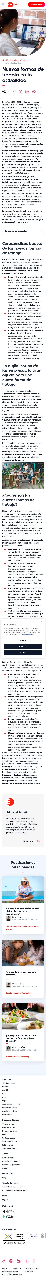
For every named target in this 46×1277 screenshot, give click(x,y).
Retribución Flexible (9, 1108)
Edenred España (17, 812)
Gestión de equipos (10, 60)
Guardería (5, 1087)
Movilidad (5, 1090)
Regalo (4, 1101)
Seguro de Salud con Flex (11, 1104)
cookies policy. (28, 634)
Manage (23, 640)
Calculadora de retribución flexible (15, 1190)
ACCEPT (23, 652)
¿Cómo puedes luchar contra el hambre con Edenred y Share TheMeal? (21, 1038)
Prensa (4, 1134)
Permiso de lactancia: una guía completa (21, 973)
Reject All (23, 646)
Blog (4, 1178)
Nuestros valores (8, 1127)
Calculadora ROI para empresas (13, 1187)
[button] (40, 231)
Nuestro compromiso (10, 1131)
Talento (9, 929)
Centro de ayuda (8, 1158)
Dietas (4, 1097)
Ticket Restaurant (13, 1057)
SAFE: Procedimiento (9, 1148)
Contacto (5, 1168)
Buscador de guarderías (11, 1165)
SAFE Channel (7, 1145)
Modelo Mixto (7, 1115)
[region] (23, 638)
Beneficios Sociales (9, 1111)
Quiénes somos (8, 1124)
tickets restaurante (30, 311)
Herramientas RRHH (30, 926)
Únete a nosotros (8, 1138)
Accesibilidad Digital (9, 1141)
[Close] (41, 621)
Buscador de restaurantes (11, 1161)
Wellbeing (24, 60)
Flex (3, 1094)
